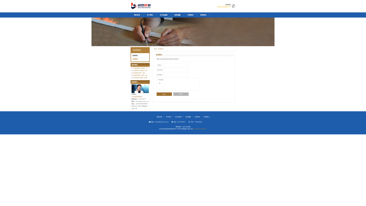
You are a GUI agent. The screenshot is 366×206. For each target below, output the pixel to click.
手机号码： (160, 70)
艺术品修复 (164, 15)
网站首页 (137, 15)
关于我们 (150, 15)
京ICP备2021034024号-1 (200, 129)
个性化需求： (160, 81)
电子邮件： (160, 75)
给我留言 (135, 59)
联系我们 (203, 15)
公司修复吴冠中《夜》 (139, 73)
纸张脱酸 (177, 15)
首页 (155, 49)
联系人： (160, 65)
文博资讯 (190, 15)
